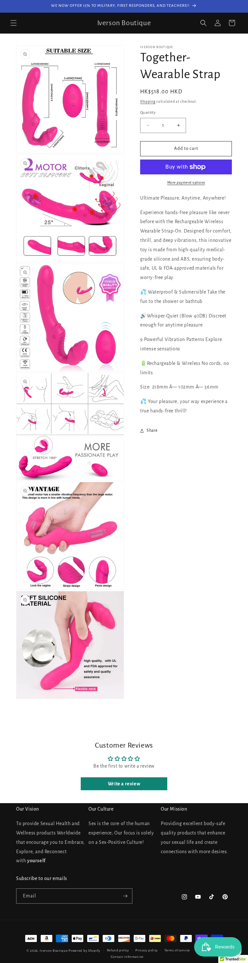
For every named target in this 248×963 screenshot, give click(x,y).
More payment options (186, 182)
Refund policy (118, 950)
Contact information (127, 956)
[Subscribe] (125, 896)
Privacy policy (146, 950)
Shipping (148, 101)
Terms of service (177, 950)
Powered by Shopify (84, 950)
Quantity (148, 112)
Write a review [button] (124, 783)
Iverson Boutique (53, 950)
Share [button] (152, 430)
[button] (13, 23)
